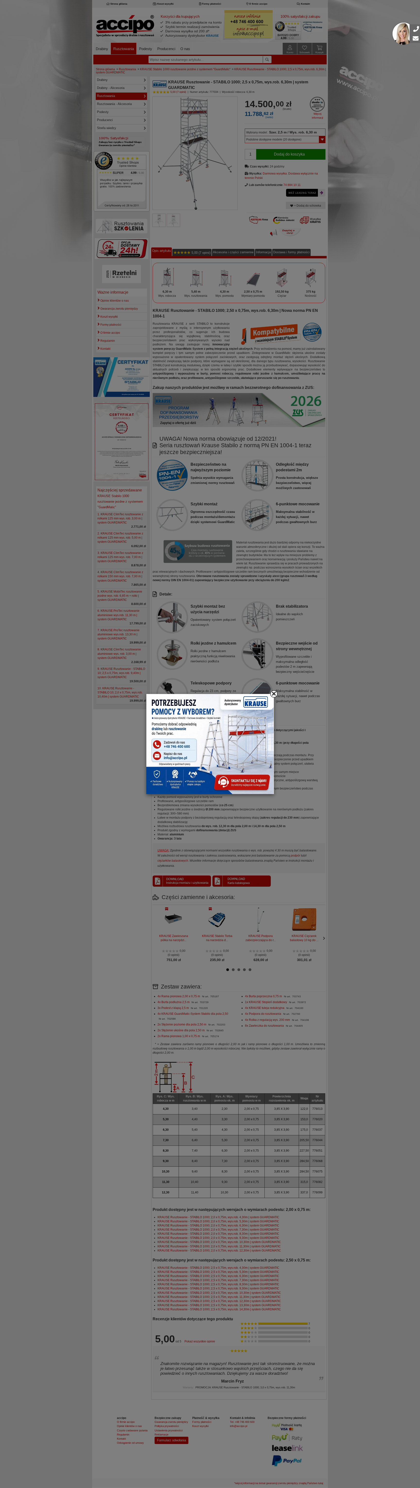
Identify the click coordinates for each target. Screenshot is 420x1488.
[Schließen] (274, 694)
